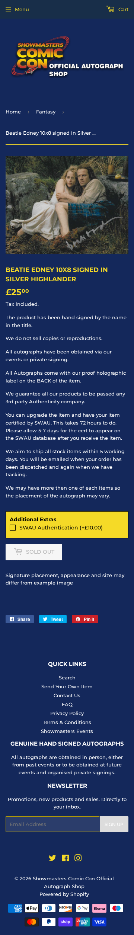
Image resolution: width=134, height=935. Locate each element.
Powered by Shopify (64, 894)
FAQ (67, 704)
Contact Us (67, 695)
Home (13, 112)
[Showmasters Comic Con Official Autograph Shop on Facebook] (65, 859)
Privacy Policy (67, 713)
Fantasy (45, 112)
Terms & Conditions (67, 722)
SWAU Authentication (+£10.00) (61, 527)
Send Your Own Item (67, 686)
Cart (122, 9)
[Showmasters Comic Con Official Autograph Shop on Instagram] (78, 859)
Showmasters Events (67, 731)
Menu (22, 9)
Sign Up (114, 824)
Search (67, 678)
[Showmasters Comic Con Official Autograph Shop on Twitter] (52, 859)
